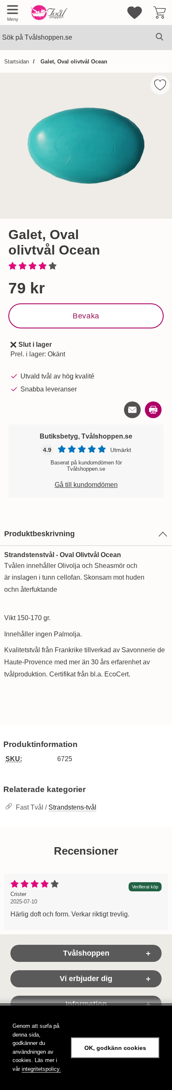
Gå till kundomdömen (86, 484)
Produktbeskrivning (39, 534)
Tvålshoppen (86, 953)
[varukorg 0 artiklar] (159, 12)
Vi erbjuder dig (86, 978)
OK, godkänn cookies (115, 1048)
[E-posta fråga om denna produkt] (132, 409)
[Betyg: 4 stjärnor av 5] (86, 266)
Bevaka (86, 316)
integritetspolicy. (41, 1069)
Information (86, 1004)
